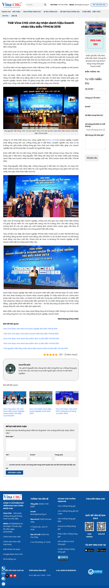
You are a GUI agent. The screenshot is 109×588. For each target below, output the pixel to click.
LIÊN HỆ (14, 16)
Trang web (59, 455)
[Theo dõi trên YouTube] (15, 576)
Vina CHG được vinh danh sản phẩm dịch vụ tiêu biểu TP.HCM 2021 (31, 343)
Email (33, 455)
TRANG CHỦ (6, 12)
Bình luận (10, 436)
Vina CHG (51, 140)
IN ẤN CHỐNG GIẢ (50, 12)
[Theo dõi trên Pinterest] (11, 576)
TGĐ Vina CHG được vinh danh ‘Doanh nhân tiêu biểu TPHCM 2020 (31, 333)
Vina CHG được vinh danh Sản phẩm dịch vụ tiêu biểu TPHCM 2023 (31, 338)
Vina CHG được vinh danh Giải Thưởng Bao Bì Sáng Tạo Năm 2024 (66, 411)
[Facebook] (3, 584)
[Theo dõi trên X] (7, 576)
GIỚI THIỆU (16, 12)
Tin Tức (5, 16)
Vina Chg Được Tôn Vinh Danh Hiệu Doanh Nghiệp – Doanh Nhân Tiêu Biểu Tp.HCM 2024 (14, 412)
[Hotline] (3, 568)
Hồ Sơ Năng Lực (9, 559)
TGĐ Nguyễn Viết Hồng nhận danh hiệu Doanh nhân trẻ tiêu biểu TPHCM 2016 (35, 348)
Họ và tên (89, 89)
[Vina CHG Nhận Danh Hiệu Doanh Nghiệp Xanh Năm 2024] (40, 398)
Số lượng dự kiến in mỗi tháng (95, 125)
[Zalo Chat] (3, 573)
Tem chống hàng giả (66, 506)
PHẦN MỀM (86, 12)
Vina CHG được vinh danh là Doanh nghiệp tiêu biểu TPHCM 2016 (30, 328)
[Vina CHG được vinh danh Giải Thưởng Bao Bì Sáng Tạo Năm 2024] (67, 398)
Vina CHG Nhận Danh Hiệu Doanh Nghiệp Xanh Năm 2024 (40, 411)
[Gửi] (45, 5)
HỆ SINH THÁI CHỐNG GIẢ (69, 12)
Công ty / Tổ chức (93, 98)
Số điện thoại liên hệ (94, 115)
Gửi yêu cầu (92, 158)
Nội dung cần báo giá (95, 135)
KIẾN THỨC (96, 12)
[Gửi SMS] (3, 578)
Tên (8, 455)
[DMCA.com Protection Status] (63, 558)
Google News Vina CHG (13, 554)
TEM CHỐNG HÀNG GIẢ (32, 12)
